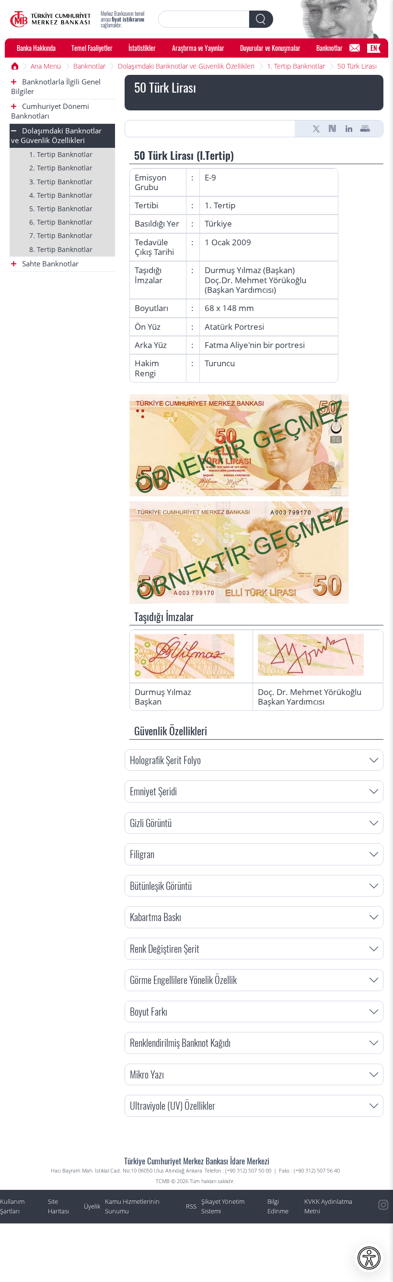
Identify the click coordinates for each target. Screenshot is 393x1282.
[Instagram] (383, 1205)
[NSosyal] (332, 128)
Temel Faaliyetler (92, 48)
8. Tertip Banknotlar (60, 249)
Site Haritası (58, 1206)
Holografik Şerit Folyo (165, 760)
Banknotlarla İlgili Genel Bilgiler (56, 86)
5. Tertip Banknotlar (60, 208)
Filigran (142, 854)
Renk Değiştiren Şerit (164, 949)
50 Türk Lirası (357, 66)
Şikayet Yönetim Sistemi (222, 1206)
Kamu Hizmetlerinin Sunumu (132, 1206)
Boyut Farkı (148, 1011)
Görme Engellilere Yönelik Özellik (183, 980)
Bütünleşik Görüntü (161, 886)
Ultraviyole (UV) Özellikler (172, 1106)
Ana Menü (46, 66)
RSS (191, 1206)
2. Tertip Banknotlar (60, 167)
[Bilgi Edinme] (354, 48)
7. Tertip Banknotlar (60, 235)
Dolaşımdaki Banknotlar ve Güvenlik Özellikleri (186, 66)
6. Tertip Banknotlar (60, 222)
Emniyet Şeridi (153, 791)
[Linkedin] (349, 128)
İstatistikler (142, 48)
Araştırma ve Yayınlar (198, 48)
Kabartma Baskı (155, 917)
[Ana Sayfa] (50, 19)
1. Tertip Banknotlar (296, 66)
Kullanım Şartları (12, 1206)
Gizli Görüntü (151, 823)
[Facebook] (383, 1270)
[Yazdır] (365, 128)
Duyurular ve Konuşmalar (270, 48)
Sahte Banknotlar (49, 264)
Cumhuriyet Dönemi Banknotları (50, 111)
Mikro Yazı (147, 1074)
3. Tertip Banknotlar (60, 181)
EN (373, 48)
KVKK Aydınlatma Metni (328, 1206)
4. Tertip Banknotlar (60, 195)
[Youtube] (383, 1226)
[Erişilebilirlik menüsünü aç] (369, 1258)
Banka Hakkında (36, 48)
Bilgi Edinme (278, 1206)
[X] (316, 128)
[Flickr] (383, 1248)
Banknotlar (329, 48)
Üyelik (92, 1206)
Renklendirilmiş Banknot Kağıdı (180, 1043)
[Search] (261, 19)
